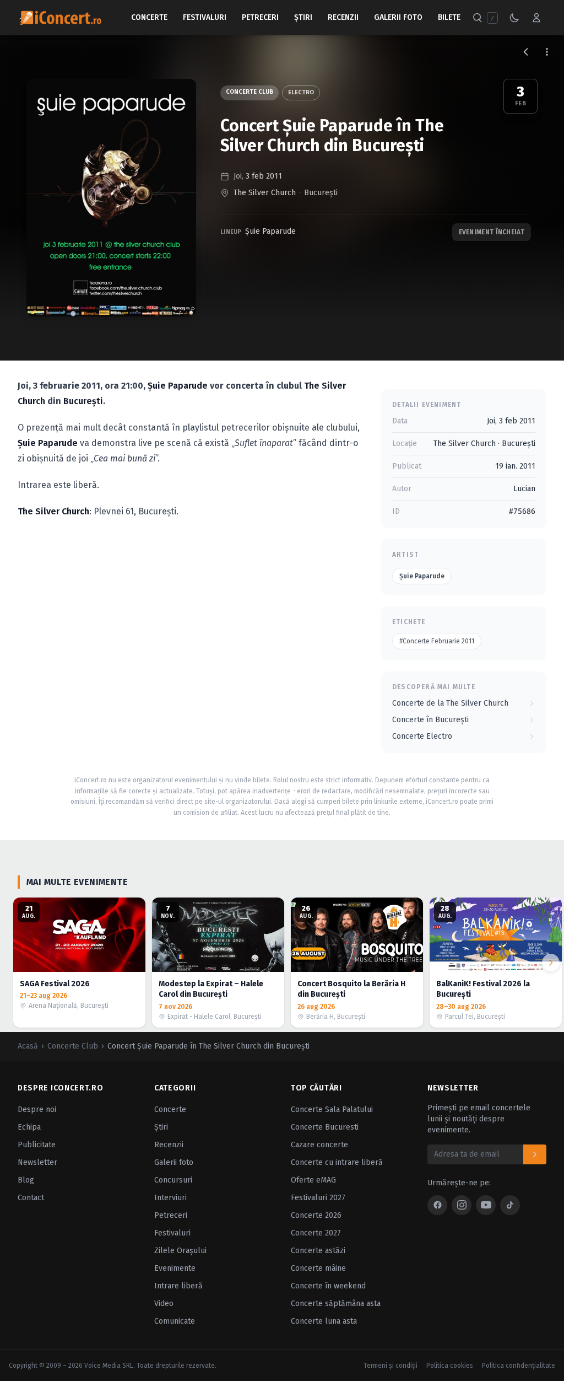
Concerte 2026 (316, 1215)
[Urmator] (551, 962)
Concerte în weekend (328, 1286)
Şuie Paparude (270, 231)
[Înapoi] (526, 52)
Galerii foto (173, 1162)
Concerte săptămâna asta (336, 1303)
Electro (301, 92)
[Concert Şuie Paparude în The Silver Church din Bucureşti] (111, 197)
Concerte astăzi (318, 1250)
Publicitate (37, 1144)
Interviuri (170, 1197)
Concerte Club (249, 91)
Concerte (149, 17)
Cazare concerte (319, 1144)
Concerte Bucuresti (325, 1127)
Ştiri (303, 17)
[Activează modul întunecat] (514, 18)
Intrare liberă (178, 1286)
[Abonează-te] (534, 1154)
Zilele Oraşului (180, 1250)
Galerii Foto (398, 17)
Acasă (28, 1046)
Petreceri (260, 17)
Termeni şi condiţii (390, 1365)
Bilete (449, 17)
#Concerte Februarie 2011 (436, 641)
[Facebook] (437, 1205)
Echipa (29, 1127)
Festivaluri (204, 17)
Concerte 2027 (316, 1233)
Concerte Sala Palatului (332, 1109)
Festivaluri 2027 (318, 1197)
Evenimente (175, 1268)
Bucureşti (321, 192)
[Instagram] (461, 1205)
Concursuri (173, 1180)
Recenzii (343, 17)
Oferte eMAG (313, 1180)
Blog (26, 1180)
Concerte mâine (318, 1268)
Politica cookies (449, 1365)
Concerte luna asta (324, 1321)
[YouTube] (486, 1205)
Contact (31, 1197)
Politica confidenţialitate (518, 1365)
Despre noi (37, 1109)
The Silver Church (265, 192)
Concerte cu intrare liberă (337, 1162)
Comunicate (174, 1321)
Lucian (524, 488)
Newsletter (37, 1162)
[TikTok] (510, 1205)
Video (163, 1303)
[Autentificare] (536, 18)
